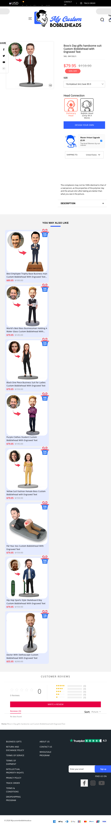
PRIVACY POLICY (13, 777)
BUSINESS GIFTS (14, 741)
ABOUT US (45, 741)
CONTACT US (46, 746)
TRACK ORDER (13, 783)
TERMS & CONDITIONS (12, 790)
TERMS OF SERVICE (15, 755)
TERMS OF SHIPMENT (11, 762)
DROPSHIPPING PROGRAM (13, 798)
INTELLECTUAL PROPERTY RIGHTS (15, 771)
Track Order (89, 3)
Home (3, 724)
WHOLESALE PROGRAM (45, 754)
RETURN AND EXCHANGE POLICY (15, 748)
